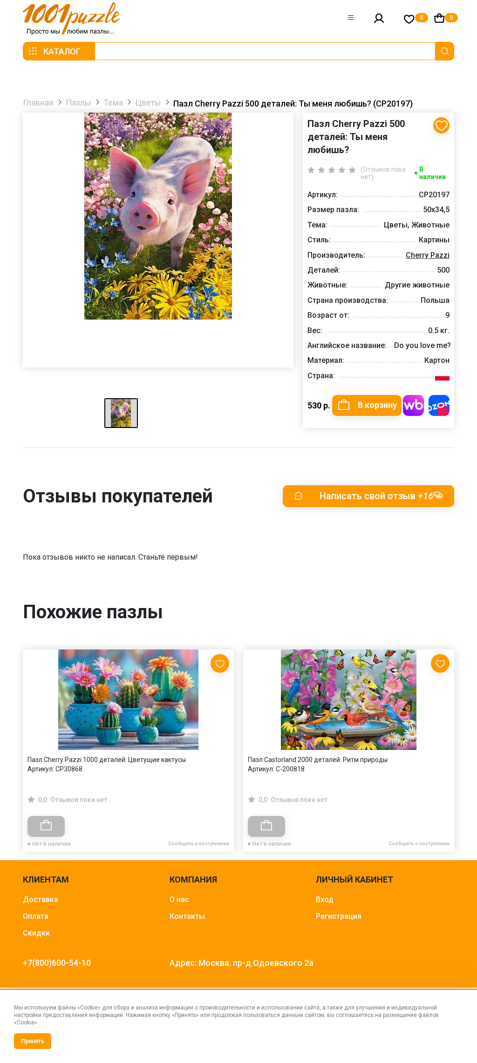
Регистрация (338, 916)
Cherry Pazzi (428, 255)
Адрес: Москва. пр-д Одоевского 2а (241, 963)
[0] (409, 19)
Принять (32, 1041)
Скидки (36, 933)
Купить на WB (413, 405)
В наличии (432, 173)
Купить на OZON (439, 405)
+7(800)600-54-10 (57, 963)
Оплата (35, 916)
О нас (179, 899)
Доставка (40, 899)
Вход (325, 899)
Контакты (187, 916)
